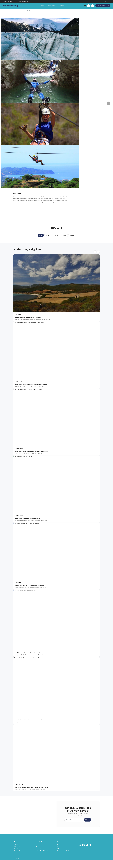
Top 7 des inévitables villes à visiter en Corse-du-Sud (30, 720)
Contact (59, 846)
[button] (88, 5)
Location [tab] (64, 235)
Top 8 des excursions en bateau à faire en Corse (29, 653)
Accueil (42, 5)
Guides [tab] (48, 235)
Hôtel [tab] (40, 235)
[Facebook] (83, 845)
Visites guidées (51, 5)
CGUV (37, 846)
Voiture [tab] (72, 235)
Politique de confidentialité (42, 850)
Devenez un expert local (103, 5)
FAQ (58, 848)
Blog (37, 844)
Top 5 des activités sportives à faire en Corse (28, 317)
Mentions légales (40, 848)
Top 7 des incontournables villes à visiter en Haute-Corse (31, 787)
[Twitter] (87, 845)
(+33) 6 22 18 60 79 (8, 1)
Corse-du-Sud (19, 448)
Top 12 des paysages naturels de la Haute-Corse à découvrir (32, 384)
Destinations (19, 381)
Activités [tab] (56, 235)
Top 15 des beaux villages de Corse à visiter (27, 518)
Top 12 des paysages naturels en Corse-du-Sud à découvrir (32, 451)
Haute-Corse (17, 848)
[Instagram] (80, 845)
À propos (59, 844)
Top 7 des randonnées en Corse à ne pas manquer (29, 585)
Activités (62, 5)
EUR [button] (85, 5)
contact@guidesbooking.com (22, 1)
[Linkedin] (90, 845)
